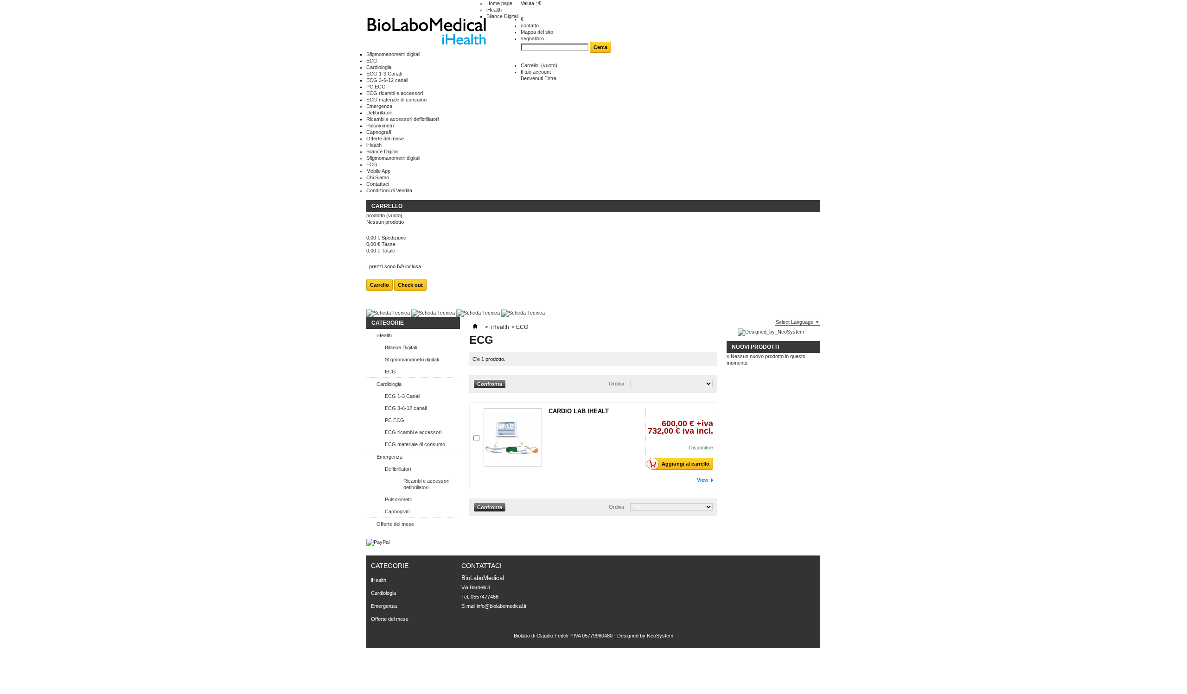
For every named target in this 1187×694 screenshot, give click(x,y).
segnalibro (532, 38)
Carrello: (539, 65)
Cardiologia (378, 67)
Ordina (616, 383)
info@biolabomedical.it (501, 606)
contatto (530, 25)
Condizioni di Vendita (389, 190)
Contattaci (377, 184)
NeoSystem (660, 635)
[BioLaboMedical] (426, 32)
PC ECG (376, 86)
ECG (371, 60)
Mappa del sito (537, 32)
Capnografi (378, 132)
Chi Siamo (377, 177)
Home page (499, 3)
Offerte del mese (385, 138)
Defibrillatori (379, 112)
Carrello (386, 206)
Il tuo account (536, 72)
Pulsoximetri (380, 125)
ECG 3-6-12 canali (387, 80)
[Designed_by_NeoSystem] (771, 331)
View (702, 480)
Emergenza (379, 106)
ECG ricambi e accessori (394, 93)
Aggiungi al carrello (685, 464)
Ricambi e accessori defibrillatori (402, 119)
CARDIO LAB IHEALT (579, 411)
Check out (410, 285)
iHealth (494, 10)
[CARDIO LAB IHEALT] (513, 437)
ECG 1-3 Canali (384, 73)
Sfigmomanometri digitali (393, 54)
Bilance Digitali (502, 16)
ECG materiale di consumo (396, 99)
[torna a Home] (475, 327)
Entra (550, 78)
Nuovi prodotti (755, 347)
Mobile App (378, 171)
